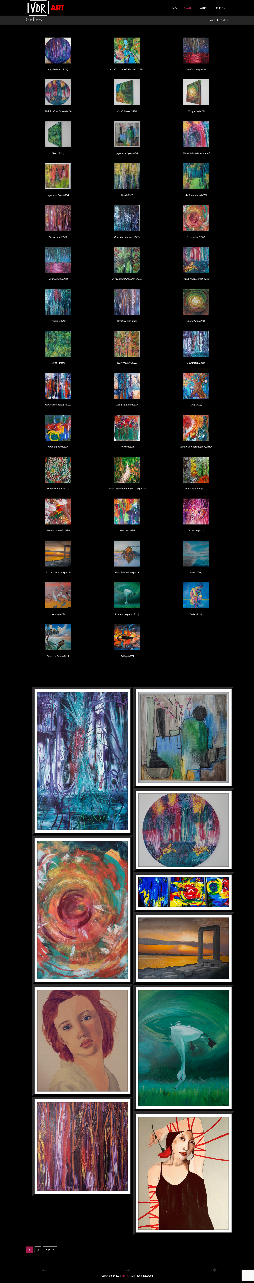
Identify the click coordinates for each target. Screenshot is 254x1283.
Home (174, 7)
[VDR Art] (46, 8)
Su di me (220, 7)
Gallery (188, 7)
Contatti (204, 7)
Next (49, 1249)
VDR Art (126, 1275)
